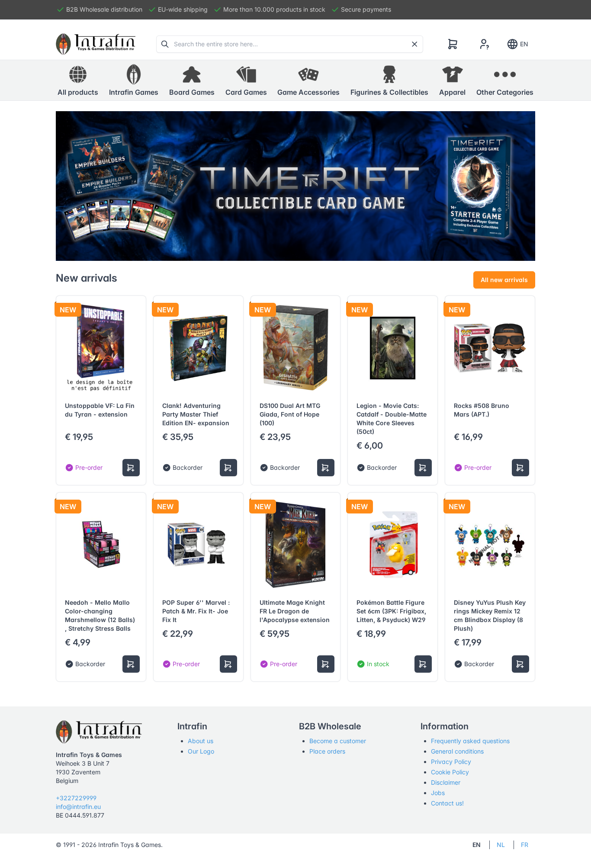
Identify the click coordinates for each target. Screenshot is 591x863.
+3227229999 (76, 798)
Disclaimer (445, 782)
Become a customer (337, 740)
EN (524, 44)
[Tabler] (95, 44)
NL (501, 844)
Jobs (438, 792)
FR (524, 844)
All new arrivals (504, 279)
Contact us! (447, 803)
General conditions (457, 751)
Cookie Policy (450, 772)
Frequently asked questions (470, 740)
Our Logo (201, 751)
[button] (134, 80)
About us (200, 740)
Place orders (327, 751)
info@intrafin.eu (78, 806)
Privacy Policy (451, 761)
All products (78, 92)
